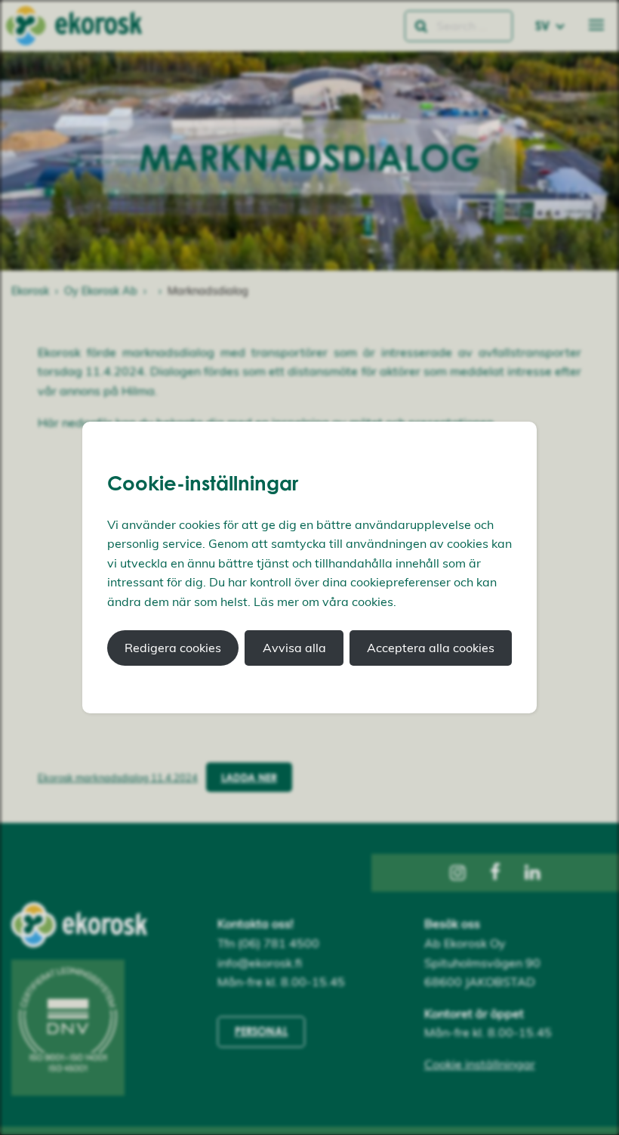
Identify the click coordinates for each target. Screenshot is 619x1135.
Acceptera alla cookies (430, 647)
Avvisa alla (294, 647)
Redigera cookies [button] (173, 647)
